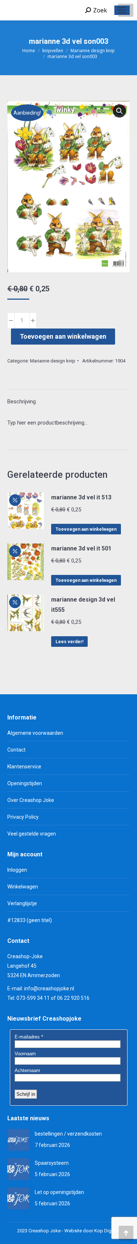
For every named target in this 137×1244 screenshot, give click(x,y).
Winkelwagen (22, 887)
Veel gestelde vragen (31, 834)
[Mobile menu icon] (122, 10)
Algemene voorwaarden (35, 733)
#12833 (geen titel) (29, 920)
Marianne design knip (52, 361)
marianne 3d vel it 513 (81, 497)
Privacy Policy (23, 817)
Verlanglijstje (22, 903)
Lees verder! (69, 641)
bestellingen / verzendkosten (68, 1134)
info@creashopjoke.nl (49, 988)
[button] (119, 111)
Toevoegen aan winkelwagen (63, 336)
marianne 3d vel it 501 (81, 548)
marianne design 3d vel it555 (83, 604)
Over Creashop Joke (30, 800)
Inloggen (17, 870)
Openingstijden (24, 783)
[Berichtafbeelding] (18, 1140)
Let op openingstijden (59, 1192)
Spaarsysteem (52, 1163)
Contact (16, 750)
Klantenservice (24, 766)
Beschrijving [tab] (21, 401)
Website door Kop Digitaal (92, 1230)
